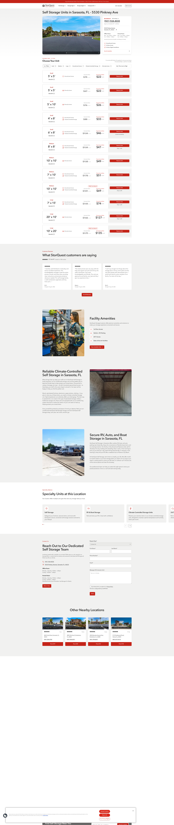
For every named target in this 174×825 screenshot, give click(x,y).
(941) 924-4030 (112, 21)
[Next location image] (99, 53)
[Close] (133, 810)
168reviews (114, 18)
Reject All (104, 815)
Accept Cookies (104, 811)
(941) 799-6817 (94, 639)
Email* (91, 562)
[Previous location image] (44, 53)
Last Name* (114, 548)
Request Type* (93, 541)
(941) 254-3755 (48, 639)
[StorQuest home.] (50, 5)
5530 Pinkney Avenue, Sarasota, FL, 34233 (57, 564)
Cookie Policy (45, 815)
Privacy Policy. (110, 586)
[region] (70, 815)
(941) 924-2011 (71, 639)
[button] (5, 815)
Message (97, 570)
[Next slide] (130, 525)
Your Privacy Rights (104, 818)
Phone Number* (94, 555)
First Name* (93, 548)
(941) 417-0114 (117, 639)
